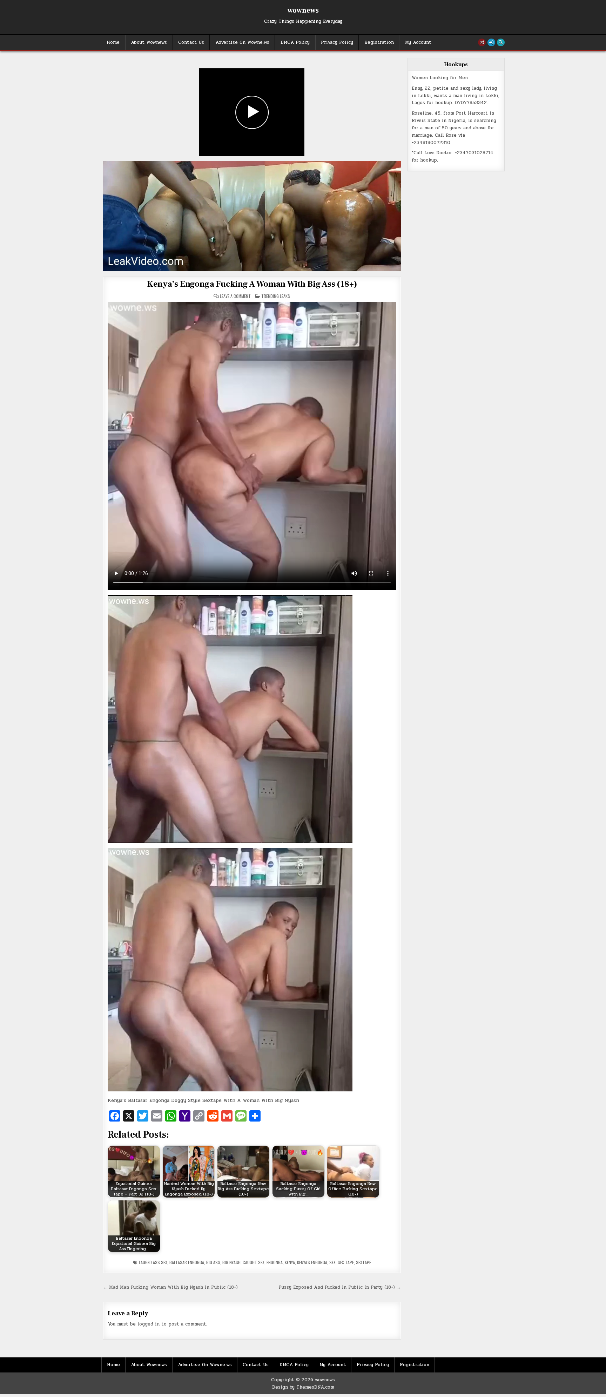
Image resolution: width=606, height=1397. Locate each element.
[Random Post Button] (482, 42)
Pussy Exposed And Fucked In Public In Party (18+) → (339, 1287)
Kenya (290, 1262)
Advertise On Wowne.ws (242, 42)
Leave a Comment (235, 296)
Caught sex (253, 1262)
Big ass (213, 1262)
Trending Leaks (275, 296)
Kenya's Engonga (312, 1262)
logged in (148, 1324)
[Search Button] (501, 42)
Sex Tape (346, 1262)
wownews (303, 10)
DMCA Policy (295, 42)
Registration (379, 42)
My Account (418, 42)
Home (113, 42)
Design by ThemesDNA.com (303, 1387)
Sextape (363, 1262)
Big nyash (231, 1262)
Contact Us (191, 42)
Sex (332, 1262)
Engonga (275, 1262)
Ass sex (160, 1262)
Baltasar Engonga (186, 1262)
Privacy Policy (337, 42)
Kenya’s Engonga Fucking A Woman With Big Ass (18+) (252, 284)
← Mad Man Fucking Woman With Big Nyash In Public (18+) (170, 1287)
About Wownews (149, 42)
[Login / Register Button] (491, 42)
